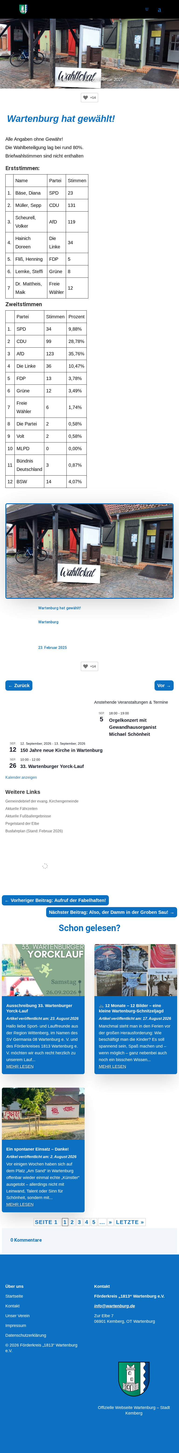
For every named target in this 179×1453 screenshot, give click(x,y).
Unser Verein (17, 1315)
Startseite (14, 1296)
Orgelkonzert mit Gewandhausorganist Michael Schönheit (132, 727)
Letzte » (130, 1222)
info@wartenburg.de (114, 1306)
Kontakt (12, 1306)
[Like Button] (85, 97)
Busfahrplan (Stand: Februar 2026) (34, 831)
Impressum (15, 1325)
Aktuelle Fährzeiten (21, 809)
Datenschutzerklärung (25, 1335)
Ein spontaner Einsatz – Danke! (37, 1149)
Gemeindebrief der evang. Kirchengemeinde (42, 801)
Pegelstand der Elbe (22, 824)
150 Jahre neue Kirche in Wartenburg (61, 750)
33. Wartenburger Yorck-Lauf (52, 766)
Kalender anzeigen (21, 777)
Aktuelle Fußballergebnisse (28, 816)
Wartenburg (48, 622)
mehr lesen (20, 1066)
